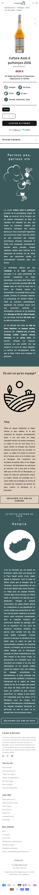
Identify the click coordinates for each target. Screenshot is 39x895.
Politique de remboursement (12, 841)
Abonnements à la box (10, 803)
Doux (27, 8)
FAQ (3, 831)
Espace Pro (6, 813)
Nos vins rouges (7, 781)
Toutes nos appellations (10, 778)
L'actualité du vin (8, 816)
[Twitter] (3, 756)
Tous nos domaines (8, 771)
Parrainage (6, 820)
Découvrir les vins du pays (19, 721)
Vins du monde (10, 10)
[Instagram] (7, 756)
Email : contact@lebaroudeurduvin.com (15, 852)
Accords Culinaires (11, 139)
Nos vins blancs (7, 784)
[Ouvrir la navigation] (3, 3)
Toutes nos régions (8, 774)
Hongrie (19, 10)
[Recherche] (33, 3)
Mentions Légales (8, 845)
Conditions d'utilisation (10, 848)
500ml (6, 109)
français (18, 860)
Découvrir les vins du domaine (19, 500)
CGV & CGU (6, 838)
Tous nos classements (9, 788)
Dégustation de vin (8, 799)
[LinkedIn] (12, 756)
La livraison (6, 835)
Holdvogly (20, 8)
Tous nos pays (7, 768)
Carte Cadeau (7, 806)
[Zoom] (35, 19)
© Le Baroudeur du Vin (19, 865)
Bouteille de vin (10, 8)
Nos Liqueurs (6, 810)
